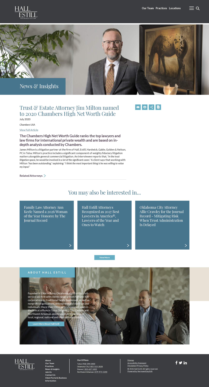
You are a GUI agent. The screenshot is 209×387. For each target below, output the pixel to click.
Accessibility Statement (136, 363)
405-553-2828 (96, 366)
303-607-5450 (91, 369)
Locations (175, 8)
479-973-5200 (101, 372)
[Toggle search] (198, 8)
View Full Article (29, 129)
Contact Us (50, 375)
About (48, 360)
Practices (161, 8)
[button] (73, 176)
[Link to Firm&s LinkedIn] (185, 362)
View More (104, 257)
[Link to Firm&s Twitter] (180, 362)
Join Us (48, 372)
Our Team (148, 8)
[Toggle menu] (191, 7)
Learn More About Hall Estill (46, 324)
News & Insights (52, 369)
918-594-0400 (89, 364)
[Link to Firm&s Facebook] (176, 362)
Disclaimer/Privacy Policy (137, 366)
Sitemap (130, 360)
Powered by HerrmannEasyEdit (140, 371)
